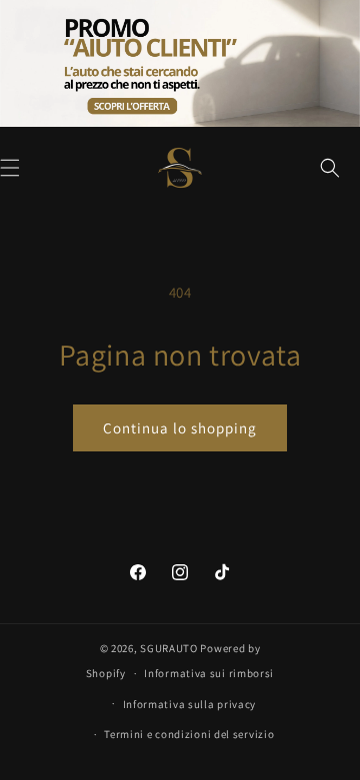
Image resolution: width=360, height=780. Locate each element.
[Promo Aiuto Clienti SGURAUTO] (180, 63)
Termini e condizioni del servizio (189, 734)
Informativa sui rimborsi (209, 673)
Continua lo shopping (180, 427)
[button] (330, 168)
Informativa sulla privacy (190, 704)
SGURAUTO (169, 648)
